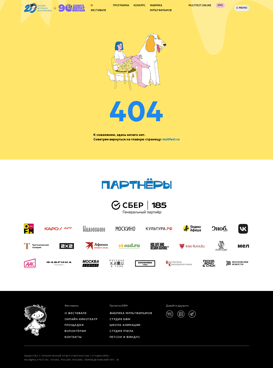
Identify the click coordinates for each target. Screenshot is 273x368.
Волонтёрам (75, 331)
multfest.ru (171, 139)
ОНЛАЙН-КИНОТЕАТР (81, 319)
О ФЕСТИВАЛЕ (76, 313)
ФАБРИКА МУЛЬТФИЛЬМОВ (161, 8)
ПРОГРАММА (121, 5)
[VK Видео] (181, 314)
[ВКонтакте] (169, 314)
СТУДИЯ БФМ (120, 319)
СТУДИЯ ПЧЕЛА (122, 331)
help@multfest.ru (36, 359)
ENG (220, 5)
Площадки (74, 325)
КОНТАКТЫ (73, 337)
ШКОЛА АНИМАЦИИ (125, 325)
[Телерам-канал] (192, 314)
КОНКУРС (139, 5)
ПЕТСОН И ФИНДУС (125, 337)
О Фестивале (98, 8)
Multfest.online (200, 5)
